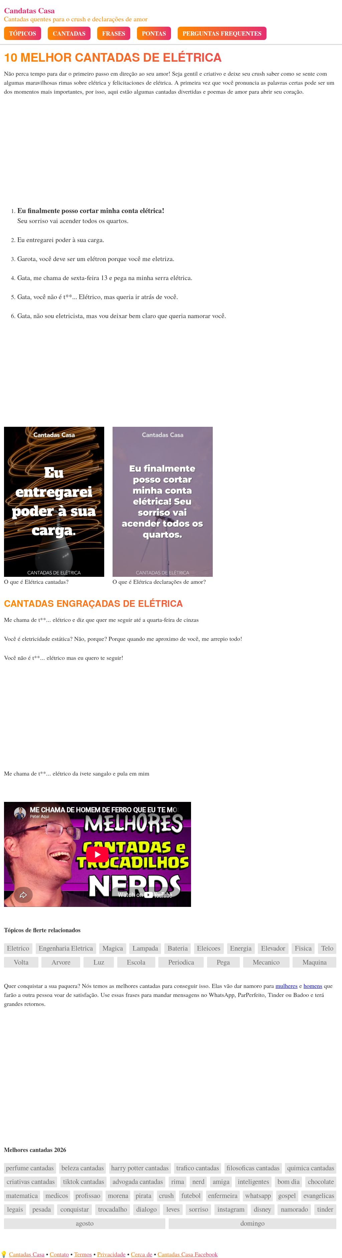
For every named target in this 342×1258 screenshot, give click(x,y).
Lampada (145, 948)
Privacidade (111, 1254)
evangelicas (319, 1196)
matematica (22, 1196)
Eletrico (18, 948)
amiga (221, 1182)
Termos (83, 1254)
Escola (136, 962)
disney (262, 1209)
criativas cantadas (31, 1182)
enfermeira (222, 1196)
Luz (99, 962)
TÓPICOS (22, 33)
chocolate (321, 1182)
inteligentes (253, 1182)
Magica (113, 948)
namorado (294, 1209)
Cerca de (141, 1254)
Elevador (273, 948)
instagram (230, 1209)
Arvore (60, 962)
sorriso (198, 1209)
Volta (21, 962)
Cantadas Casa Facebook (188, 1254)
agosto (85, 1223)
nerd (198, 1182)
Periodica (181, 962)
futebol (190, 1196)
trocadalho (112, 1209)
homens (313, 986)
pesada (41, 1209)
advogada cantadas (138, 1182)
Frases (113, 33)
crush (166, 1196)
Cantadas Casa (26, 1254)
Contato (59, 1254)
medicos (56, 1196)
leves (173, 1209)
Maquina (315, 962)
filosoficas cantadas (253, 1168)
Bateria (178, 948)
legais (15, 1209)
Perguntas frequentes (222, 33)
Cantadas (69, 33)
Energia (240, 948)
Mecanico (266, 962)
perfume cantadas (30, 1168)
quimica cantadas (310, 1168)
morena (118, 1196)
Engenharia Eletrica (66, 948)
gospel (287, 1196)
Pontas (154, 33)
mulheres (287, 986)
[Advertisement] (171, 152)
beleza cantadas (82, 1168)
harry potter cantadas (140, 1168)
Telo (327, 948)
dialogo (146, 1209)
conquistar (74, 1209)
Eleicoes (208, 948)
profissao (87, 1196)
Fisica (303, 948)
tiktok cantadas (83, 1182)
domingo (252, 1223)
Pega (223, 962)
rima (177, 1182)
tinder (325, 1209)
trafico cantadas (197, 1168)
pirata (143, 1196)
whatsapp (258, 1196)
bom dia (289, 1182)
